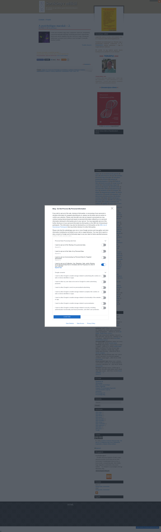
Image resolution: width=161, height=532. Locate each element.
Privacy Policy (91, 323)
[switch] (103, 245)
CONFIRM (67, 317)
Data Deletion (70, 323)
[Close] (113, 209)
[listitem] (80, 241)
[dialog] (80, 266)
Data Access (80, 323)
